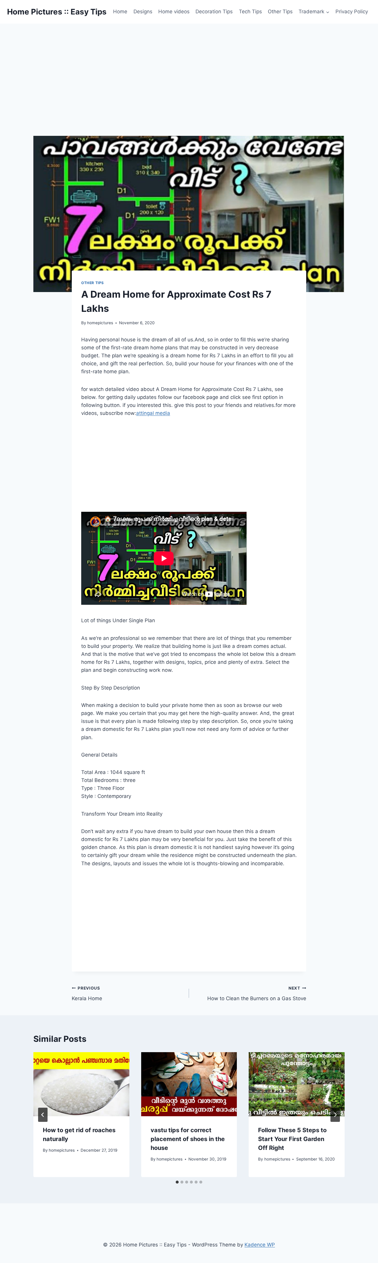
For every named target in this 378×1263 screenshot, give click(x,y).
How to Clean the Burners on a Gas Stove (256, 993)
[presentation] (81, 1084)
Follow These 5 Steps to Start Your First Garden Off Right (292, 1139)
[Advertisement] (189, 68)
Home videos (174, 11)
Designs (142, 11)
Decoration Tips (214, 11)
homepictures (100, 322)
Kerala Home (87, 993)
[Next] (335, 1115)
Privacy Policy (351, 11)
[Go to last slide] (43, 1115)
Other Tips (280, 11)
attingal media (153, 413)
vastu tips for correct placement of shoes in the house (188, 1139)
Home (120, 11)
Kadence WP (260, 1245)
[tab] (177, 1182)
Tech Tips (250, 11)
